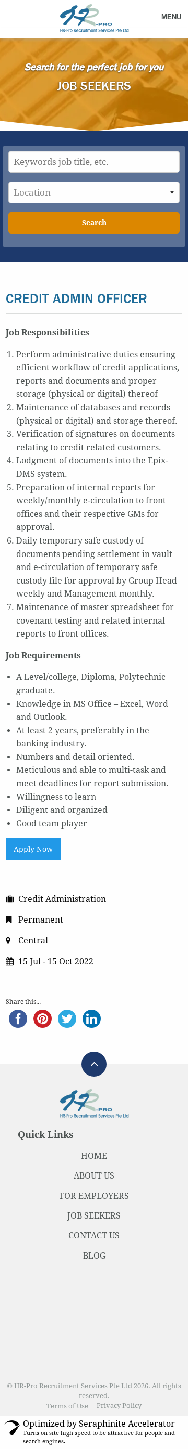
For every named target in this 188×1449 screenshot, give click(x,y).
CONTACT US (94, 1235)
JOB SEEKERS (94, 1216)
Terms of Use (67, 1406)
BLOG (94, 1256)
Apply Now (33, 849)
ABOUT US (94, 1176)
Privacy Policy (119, 1406)
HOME (94, 1156)
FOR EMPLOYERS (94, 1196)
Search (94, 222)
